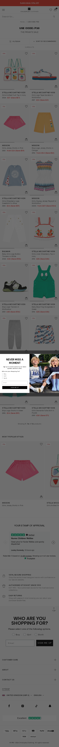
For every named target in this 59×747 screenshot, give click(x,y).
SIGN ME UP (15, 387)
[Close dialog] (57, 356)
